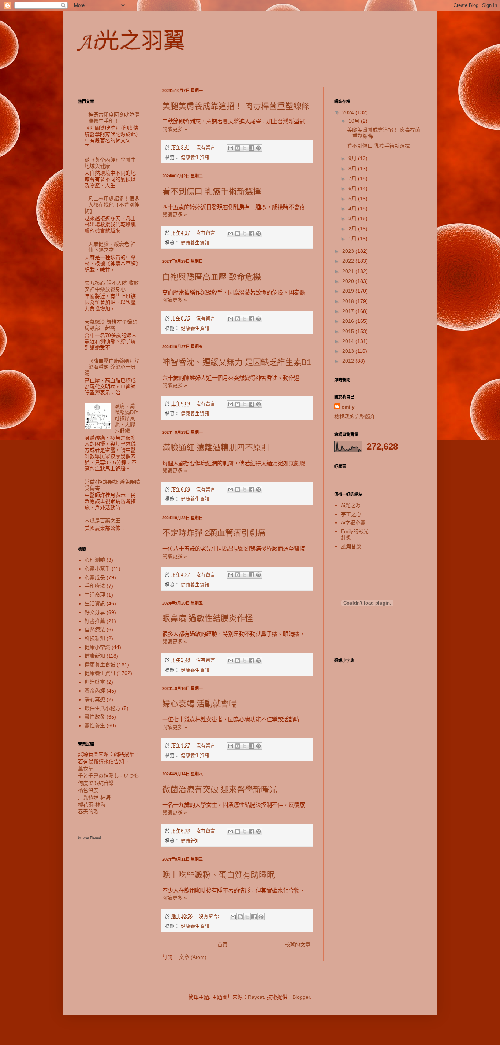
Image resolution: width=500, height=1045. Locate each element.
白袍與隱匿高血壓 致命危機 (211, 276)
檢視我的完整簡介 (354, 417)
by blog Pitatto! (89, 837)
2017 (348, 311)
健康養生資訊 (195, 157)
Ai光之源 (351, 505)
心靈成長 (95, 577)
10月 (354, 121)
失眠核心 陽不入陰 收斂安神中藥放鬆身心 (112, 286)
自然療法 (95, 629)
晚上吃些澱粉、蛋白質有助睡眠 (218, 874)
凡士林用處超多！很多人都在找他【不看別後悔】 (112, 205)
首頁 (222, 945)
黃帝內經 (95, 691)
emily (348, 407)
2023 (348, 251)
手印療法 (95, 586)
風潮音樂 (351, 546)
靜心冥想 (95, 699)
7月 (353, 178)
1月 (353, 238)
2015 (348, 331)
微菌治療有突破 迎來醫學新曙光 (219, 789)
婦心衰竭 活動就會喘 (199, 703)
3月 (353, 218)
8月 (353, 168)
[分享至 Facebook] (251, 148)
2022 (348, 261)
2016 (348, 321)
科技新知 (95, 638)
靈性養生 (95, 725)
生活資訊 (95, 603)
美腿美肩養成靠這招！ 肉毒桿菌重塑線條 (235, 106)
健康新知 (190, 840)
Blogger (301, 997)
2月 (353, 229)
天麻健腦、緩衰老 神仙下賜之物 (112, 247)
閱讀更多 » (174, 129)
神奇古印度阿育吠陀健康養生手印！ (113, 118)
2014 (348, 341)
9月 (353, 158)
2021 (348, 271)
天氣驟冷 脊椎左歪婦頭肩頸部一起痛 (111, 325)
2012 (348, 361)
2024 (348, 112)
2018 (348, 301)
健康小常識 (97, 647)
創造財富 (95, 682)
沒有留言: (207, 147)
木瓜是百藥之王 (102, 521)
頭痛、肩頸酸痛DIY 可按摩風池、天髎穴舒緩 (129, 418)
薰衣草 (85, 769)
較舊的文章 (297, 945)
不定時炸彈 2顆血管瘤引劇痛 (213, 533)
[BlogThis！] (237, 148)
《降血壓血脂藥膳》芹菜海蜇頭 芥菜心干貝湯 (112, 367)
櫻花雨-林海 (91, 805)
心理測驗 (95, 560)
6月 (353, 188)
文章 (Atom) (192, 957)
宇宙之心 (351, 514)
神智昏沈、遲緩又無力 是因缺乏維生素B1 (236, 362)
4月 (353, 208)
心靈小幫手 (97, 569)
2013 (348, 351)
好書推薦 (95, 621)
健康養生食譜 (100, 665)
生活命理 (95, 595)
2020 (348, 281)
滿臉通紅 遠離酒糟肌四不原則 (215, 447)
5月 (353, 199)
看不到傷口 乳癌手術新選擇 (211, 191)
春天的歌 (88, 812)
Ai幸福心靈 (353, 522)
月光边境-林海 (94, 797)
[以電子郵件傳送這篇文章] (230, 148)
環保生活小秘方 (102, 708)
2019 (348, 291)
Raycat (256, 997)
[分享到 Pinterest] (258, 148)
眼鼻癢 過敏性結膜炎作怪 (207, 618)
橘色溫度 (88, 790)
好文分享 (95, 612)
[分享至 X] (244, 148)
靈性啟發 (95, 717)
